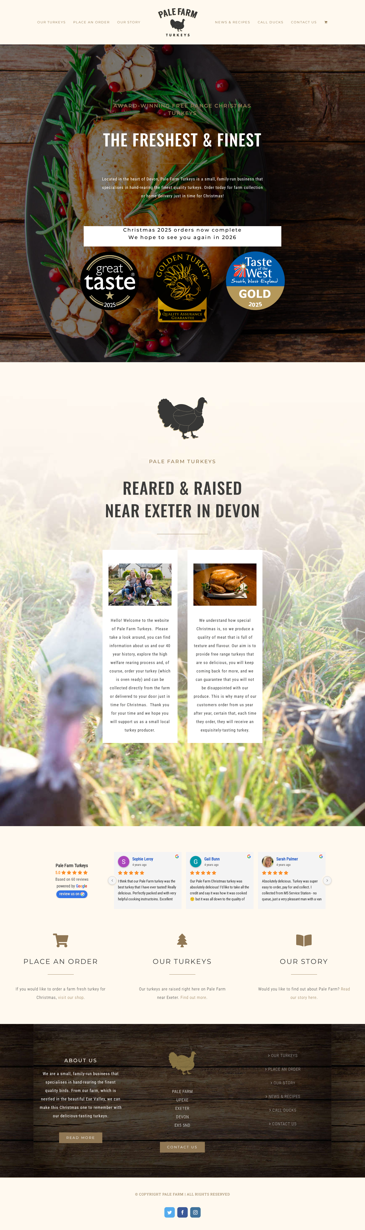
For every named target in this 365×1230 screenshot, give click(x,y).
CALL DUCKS (284, 1110)
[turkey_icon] (182, 399)
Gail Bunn (212, 859)
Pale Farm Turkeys (72, 865)
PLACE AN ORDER (284, 1069)
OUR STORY (284, 1082)
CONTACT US (284, 1123)
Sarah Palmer (287, 859)
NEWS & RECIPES (284, 1096)
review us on (69, 893)
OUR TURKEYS (284, 1055)
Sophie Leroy (142, 859)
